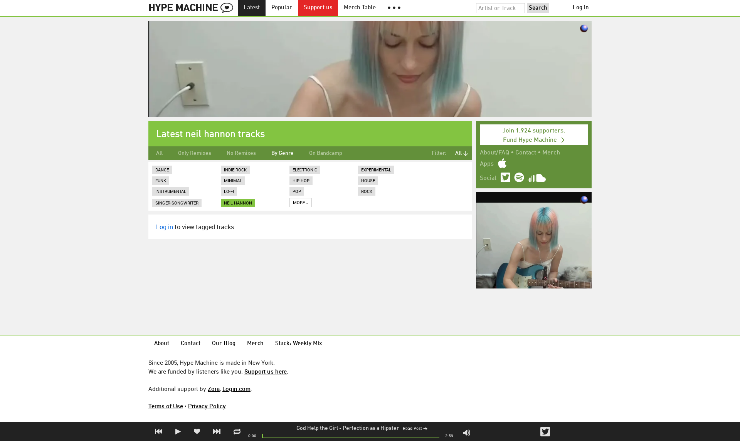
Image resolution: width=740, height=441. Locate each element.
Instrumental (170, 191)
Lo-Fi (229, 191)
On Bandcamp (325, 153)
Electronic (305, 170)
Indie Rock (235, 170)
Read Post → (415, 429)
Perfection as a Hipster (371, 428)
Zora (214, 388)
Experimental (376, 170)
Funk (160, 180)
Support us (318, 8)
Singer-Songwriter (176, 203)
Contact (525, 153)
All (159, 153)
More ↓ (300, 202)
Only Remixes (194, 153)
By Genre (282, 153)
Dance (162, 170)
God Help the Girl (317, 428)
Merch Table (360, 8)
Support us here (265, 371)
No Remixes (241, 153)
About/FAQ (494, 153)
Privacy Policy (207, 406)
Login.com (236, 388)
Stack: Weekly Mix (298, 344)
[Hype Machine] (193, 8)
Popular (281, 8)
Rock (366, 191)
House (368, 180)
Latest (252, 8)
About (161, 344)
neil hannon (238, 203)
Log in (581, 8)
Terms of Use (165, 406)
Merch (551, 153)
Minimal (233, 180)
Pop (297, 191)
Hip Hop (301, 180)
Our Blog (223, 344)
